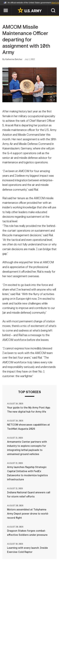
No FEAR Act (14, 644)
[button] (2, 7)
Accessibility (34, 640)
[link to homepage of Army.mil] (29, 10)
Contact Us (28, 636)
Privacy (45, 636)
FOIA (51, 640)
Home (13, 636)
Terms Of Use (13, 640)
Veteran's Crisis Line (39, 644)
